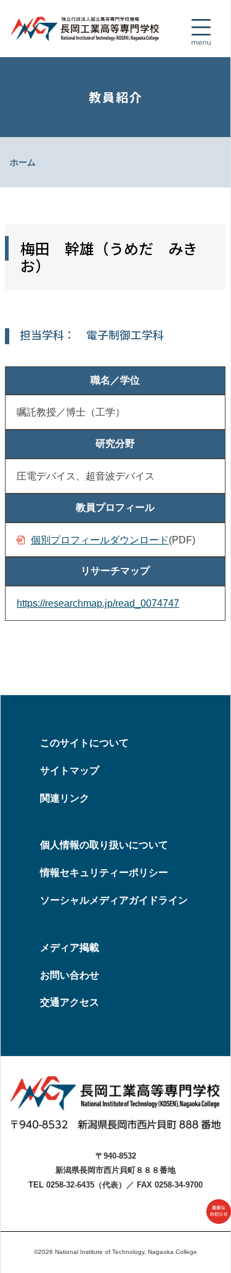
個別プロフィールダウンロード (100, 540)
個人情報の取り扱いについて (104, 845)
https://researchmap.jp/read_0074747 (98, 603)
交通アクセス (69, 1002)
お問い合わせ (69, 975)
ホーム (23, 162)
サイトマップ (69, 770)
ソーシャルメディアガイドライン (114, 900)
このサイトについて (84, 743)
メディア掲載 (69, 947)
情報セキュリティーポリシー (104, 872)
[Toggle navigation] (201, 32)
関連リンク (64, 798)
